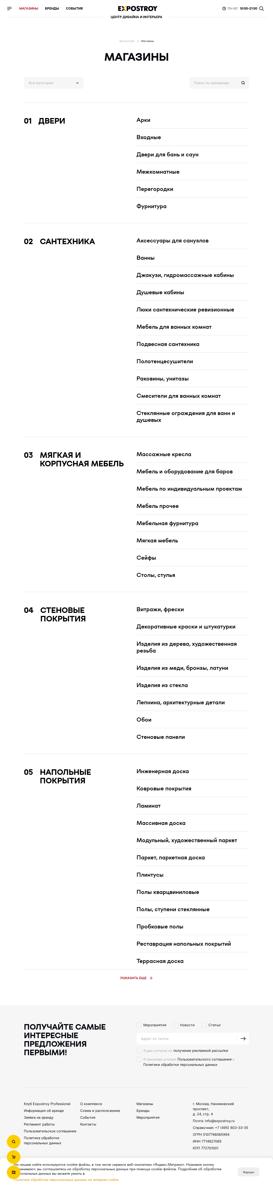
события (74, 8)
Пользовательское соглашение (50, 1131)
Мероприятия (148, 1117)
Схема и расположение (100, 1110)
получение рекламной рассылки (200, 1050)
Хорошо (248, 1172)
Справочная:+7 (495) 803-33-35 (220, 1127)
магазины (28, 8)
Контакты (88, 1124)
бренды (52, 8)
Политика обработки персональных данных (42, 1140)
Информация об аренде (44, 1110)
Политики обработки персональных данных (180, 1064)
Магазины (144, 1104)
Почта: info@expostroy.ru (214, 1121)
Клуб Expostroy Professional (47, 1104)
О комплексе (91, 1104)
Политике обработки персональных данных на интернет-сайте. (66, 1179)
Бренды (143, 1110)
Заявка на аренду (39, 1117)
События (87, 1117)
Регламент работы (39, 1124)
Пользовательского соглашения (204, 1059)
